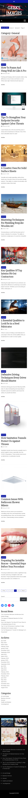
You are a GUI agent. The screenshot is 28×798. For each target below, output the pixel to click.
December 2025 (5, 650)
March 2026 (4, 644)
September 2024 (5, 664)
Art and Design (5, 696)
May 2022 (4, 679)
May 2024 (4, 668)
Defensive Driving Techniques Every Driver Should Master (13, 377)
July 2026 (3, 640)
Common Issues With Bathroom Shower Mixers (12, 502)
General (4, 64)
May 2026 (4, 642)
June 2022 (3, 677)
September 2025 (5, 652)
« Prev (3, 590)
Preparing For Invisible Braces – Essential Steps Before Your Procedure (13, 563)
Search (3, 596)
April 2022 (4, 681)
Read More (3, 84)
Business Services (5, 698)
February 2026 (5, 646)
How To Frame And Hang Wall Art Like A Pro (13, 69)
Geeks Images (14, 10)
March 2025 (4, 656)
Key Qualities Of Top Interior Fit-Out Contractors (11, 273)
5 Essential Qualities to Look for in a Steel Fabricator (12, 323)
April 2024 (4, 670)
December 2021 (5, 683)
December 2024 (5, 662)
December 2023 (5, 674)
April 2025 (4, 654)
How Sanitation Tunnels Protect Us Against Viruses (13, 441)
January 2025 (4, 660)
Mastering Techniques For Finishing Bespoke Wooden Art (12, 223)
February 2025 (5, 658)
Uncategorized (5, 704)
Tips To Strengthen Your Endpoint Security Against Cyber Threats (13, 120)
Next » (23, 590)
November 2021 (5, 685)
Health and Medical (6, 702)
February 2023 (5, 676)
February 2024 (5, 672)
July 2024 (3, 666)
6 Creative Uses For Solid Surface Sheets (13, 170)
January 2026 (4, 648)
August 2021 (4, 687)
